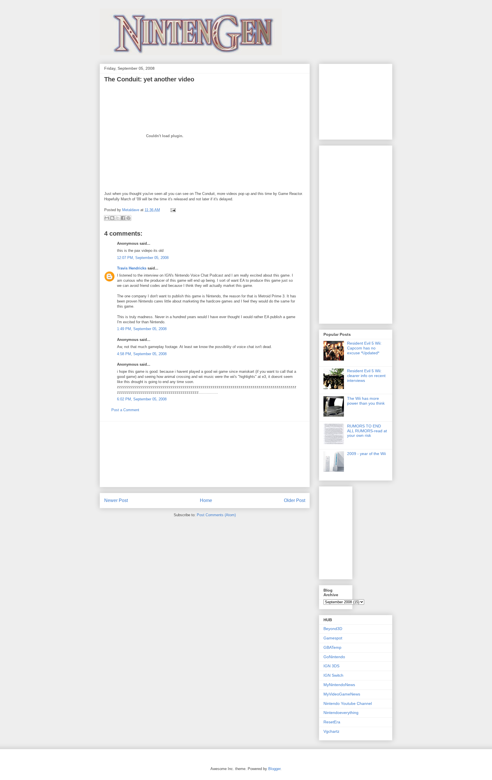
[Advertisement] (204, 454)
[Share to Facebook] (123, 218)
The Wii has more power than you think (366, 401)
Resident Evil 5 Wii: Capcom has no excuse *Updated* (364, 348)
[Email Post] (172, 210)
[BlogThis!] (112, 218)
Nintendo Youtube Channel (347, 703)
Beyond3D (332, 628)
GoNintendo (334, 657)
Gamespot (332, 638)
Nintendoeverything (340, 712)
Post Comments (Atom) (216, 515)
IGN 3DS (331, 666)
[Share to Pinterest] (128, 218)
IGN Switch (333, 675)
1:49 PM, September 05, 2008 (142, 329)
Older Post (294, 500)
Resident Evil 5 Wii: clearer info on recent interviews (366, 376)
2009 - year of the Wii (366, 453)
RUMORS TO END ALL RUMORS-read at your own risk (367, 431)
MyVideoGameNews (341, 694)
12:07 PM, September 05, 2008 (143, 258)
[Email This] (107, 218)
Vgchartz (331, 731)
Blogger (274, 769)
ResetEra (331, 722)
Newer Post (116, 500)
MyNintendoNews (339, 684)
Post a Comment (125, 410)
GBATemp (332, 647)
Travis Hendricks (131, 268)
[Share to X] (117, 218)
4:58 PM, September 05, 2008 (142, 354)
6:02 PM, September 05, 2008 (142, 399)
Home (206, 500)
